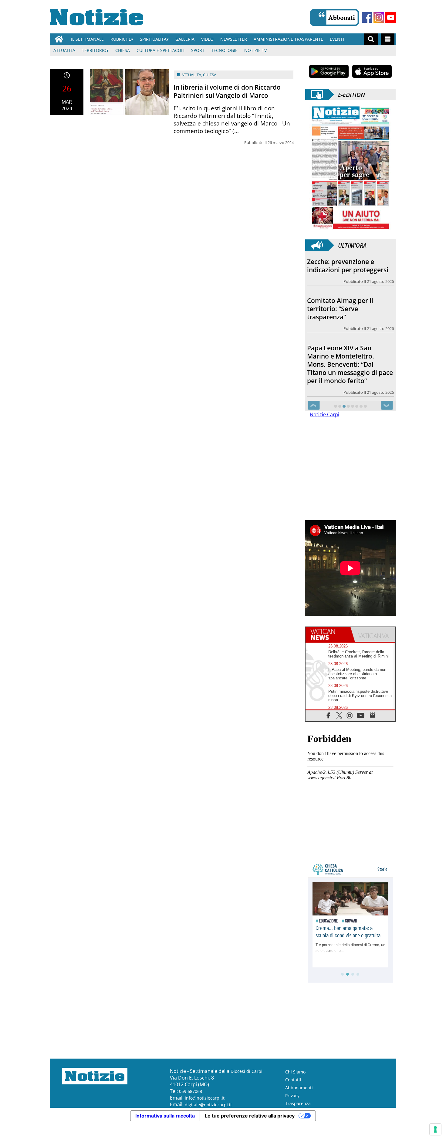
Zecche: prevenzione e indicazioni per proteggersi (347, 265)
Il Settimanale (87, 39)
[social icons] (328, 715)
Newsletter (233, 39)
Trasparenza (298, 1103)
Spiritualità (153, 39)
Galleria (184, 39)
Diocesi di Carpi (246, 1071)
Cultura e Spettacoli (160, 50)
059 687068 (190, 1091)
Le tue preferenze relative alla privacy (250, 1116)
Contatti (293, 1080)
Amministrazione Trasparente (288, 39)
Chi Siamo (295, 1072)
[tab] (328, 634)
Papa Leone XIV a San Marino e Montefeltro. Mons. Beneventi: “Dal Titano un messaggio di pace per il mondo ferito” (350, 364)
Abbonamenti (299, 1087)
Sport (197, 50)
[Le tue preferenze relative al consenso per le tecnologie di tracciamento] (435, 1129)
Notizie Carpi (324, 414)
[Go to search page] (371, 39)
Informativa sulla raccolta (165, 1116)
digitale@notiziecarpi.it (208, 1104)
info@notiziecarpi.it (205, 1098)
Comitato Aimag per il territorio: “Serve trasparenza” (340, 308)
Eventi (337, 39)
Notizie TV (255, 50)
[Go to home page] (59, 39)
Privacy (292, 1095)
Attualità (64, 50)
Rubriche (120, 39)
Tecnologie (224, 50)
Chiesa (122, 50)
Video (207, 39)
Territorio (94, 50)
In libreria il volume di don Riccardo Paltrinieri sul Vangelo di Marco (227, 91)
